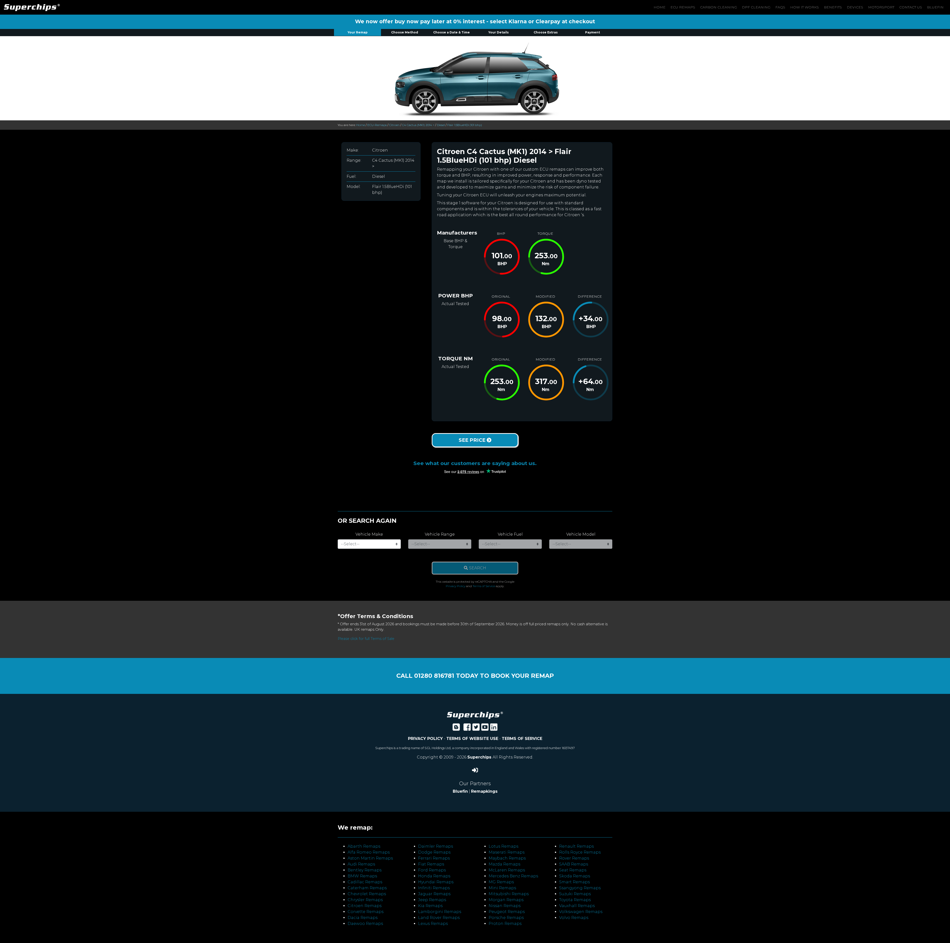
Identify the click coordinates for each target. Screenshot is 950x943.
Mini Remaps (502, 888)
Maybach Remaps (507, 858)
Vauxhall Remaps (577, 905)
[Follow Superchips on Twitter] (476, 728)
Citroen (394, 125)
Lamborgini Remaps (439, 911)
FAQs (780, 7)
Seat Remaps (572, 870)
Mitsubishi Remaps (509, 893)
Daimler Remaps (435, 846)
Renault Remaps (576, 846)
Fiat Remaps (431, 864)
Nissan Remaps (505, 905)
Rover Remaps (574, 858)
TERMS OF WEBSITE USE (472, 738)
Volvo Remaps (573, 917)
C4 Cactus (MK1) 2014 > (418, 125)
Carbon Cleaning (718, 7)
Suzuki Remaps (575, 893)
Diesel (441, 125)
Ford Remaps (432, 870)
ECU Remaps (682, 7)
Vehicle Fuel (510, 534)
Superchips (480, 757)
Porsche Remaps (506, 917)
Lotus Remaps (503, 846)
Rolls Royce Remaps (580, 852)
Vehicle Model (580, 534)
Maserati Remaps (506, 852)
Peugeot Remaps (507, 911)
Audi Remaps (361, 864)
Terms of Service (484, 586)
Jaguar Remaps (434, 893)
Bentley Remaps (364, 870)
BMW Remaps (362, 876)
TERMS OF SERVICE (522, 738)
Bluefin (935, 7)
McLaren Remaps (507, 870)
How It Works (804, 7)
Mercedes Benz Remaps (513, 876)
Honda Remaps (434, 876)
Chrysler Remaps (365, 899)
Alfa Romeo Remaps (369, 852)
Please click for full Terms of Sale (366, 638)
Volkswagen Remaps (580, 911)
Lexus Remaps (433, 923)
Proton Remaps (505, 923)
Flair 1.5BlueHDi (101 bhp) (464, 125)
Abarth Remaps (364, 846)
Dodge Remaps (434, 852)
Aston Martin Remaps (370, 858)
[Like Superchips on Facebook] (467, 728)
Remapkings (484, 791)
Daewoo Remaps (365, 923)
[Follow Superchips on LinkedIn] (493, 728)
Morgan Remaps (506, 899)
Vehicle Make (369, 534)
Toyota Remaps (575, 899)
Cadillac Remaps (365, 882)
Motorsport (881, 7)
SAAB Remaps (573, 864)
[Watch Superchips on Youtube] (484, 728)
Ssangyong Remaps (580, 888)
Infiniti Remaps (434, 888)
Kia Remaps (430, 905)
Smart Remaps (574, 882)
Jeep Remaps (432, 899)
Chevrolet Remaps (367, 893)
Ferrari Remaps (434, 858)
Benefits (833, 7)
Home (659, 7)
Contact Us (910, 7)
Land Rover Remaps (439, 917)
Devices (855, 7)
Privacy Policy (455, 586)
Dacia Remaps (363, 917)
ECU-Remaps (377, 125)
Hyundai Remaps (435, 882)
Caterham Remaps (367, 888)
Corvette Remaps (365, 911)
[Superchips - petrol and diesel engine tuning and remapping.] (475, 714)
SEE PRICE (473, 440)
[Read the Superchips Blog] (456, 728)
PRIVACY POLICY (425, 738)
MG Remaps (501, 882)
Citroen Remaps (364, 905)
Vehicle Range (440, 534)
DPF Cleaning (756, 7)
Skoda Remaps (574, 876)
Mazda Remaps (504, 864)
